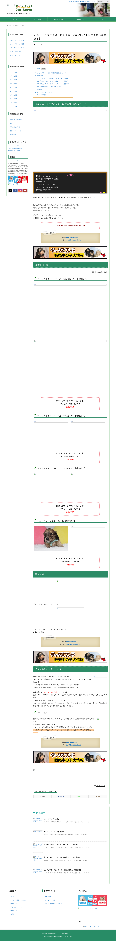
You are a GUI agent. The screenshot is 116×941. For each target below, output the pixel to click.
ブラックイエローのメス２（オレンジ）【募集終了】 (53, 84)
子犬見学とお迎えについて (43, 92)
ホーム (10, 25)
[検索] (108, 1)
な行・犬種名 (13, 87)
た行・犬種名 (13, 83)
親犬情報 (38, 89)
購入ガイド (13, 123)
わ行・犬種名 (13, 106)
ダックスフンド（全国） (52, 819)
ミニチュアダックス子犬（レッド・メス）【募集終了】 (62, 844)
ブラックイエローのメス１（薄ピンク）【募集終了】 (53, 81)
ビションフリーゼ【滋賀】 (17, 44)
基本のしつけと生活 (15, 131)
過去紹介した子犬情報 (14, 150)
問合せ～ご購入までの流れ (18, 900)
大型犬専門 (48, 896)
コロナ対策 (41, 95)
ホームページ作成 (50, 900)
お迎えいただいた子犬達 (15, 148)
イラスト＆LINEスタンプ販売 (53, 903)
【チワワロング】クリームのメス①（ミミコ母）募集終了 (63, 857)
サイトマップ (14, 910)
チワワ (12, 59)
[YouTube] (25, 190)
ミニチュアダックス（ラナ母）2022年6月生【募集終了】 (63, 870)
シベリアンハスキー (15, 55)
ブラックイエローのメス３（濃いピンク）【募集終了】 (54, 78)
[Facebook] (15, 190)
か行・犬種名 (13, 76)
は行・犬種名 (13, 91)
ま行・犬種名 (13, 95)
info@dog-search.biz (73, 240)
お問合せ (13, 914)
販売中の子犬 (39, 75)
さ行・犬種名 (13, 80)
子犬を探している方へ (16, 119)
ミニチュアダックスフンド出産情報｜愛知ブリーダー (51, 73)
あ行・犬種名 (13, 72)
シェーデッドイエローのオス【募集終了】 (50, 86)
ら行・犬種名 (13, 102)
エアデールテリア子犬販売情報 (54, 832)
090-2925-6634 (72, 237)
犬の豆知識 (13, 134)
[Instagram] (20, 190)
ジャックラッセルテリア (17, 47)
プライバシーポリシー (17, 907)
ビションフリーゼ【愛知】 (17, 40)
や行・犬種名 (13, 99)
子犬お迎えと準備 (15, 127)
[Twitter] (10, 190)
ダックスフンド (20, 25)
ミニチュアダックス (15, 51)
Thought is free (67, 936)
